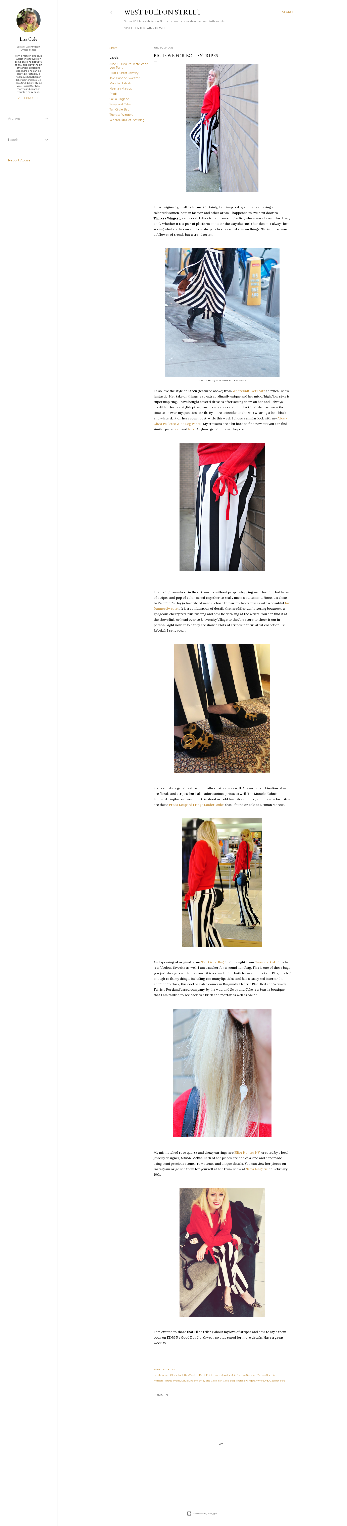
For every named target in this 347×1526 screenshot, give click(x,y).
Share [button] (113, 48)
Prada (113, 94)
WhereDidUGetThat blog (127, 120)
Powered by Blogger (205, 1513)
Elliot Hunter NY (247, 1152)
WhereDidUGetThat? (249, 391)
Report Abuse (19, 160)
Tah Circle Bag (119, 109)
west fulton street (162, 12)
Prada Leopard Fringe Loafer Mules (196, 805)
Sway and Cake (120, 104)
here (177, 429)
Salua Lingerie (119, 99)
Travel (160, 28)
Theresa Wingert (121, 115)
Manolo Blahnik (120, 83)
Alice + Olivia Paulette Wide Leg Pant (183, 1374)
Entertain (143, 28)
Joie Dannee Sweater (124, 78)
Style (128, 28)
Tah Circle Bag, (213, 962)
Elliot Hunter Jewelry (124, 73)
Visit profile (28, 98)
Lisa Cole (28, 39)
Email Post (169, 1369)
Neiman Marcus (120, 88)
